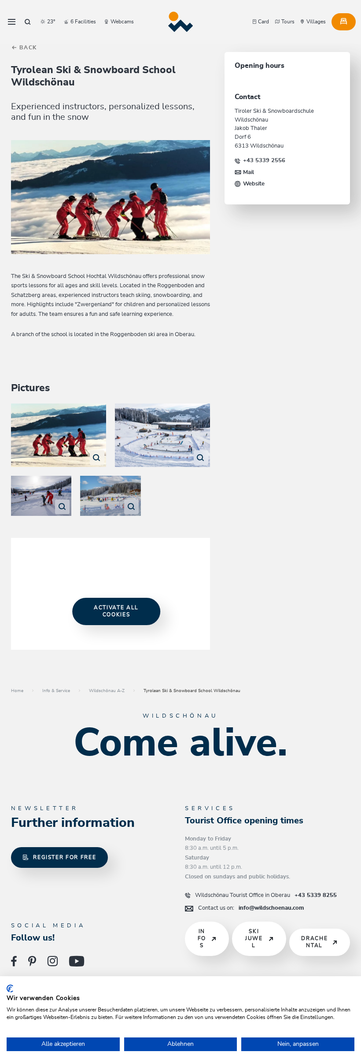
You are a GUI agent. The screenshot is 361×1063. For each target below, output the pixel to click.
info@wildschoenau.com (251, 908)
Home (17, 691)
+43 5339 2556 (264, 160)
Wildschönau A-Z (107, 691)
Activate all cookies (116, 611)
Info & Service (56, 691)
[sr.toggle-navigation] (11, 22)
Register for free (64, 857)
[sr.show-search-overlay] (27, 22)
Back (27, 47)
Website (254, 184)
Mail (248, 172)
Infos (202, 938)
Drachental (314, 942)
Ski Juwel (254, 938)
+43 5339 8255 (266, 895)
